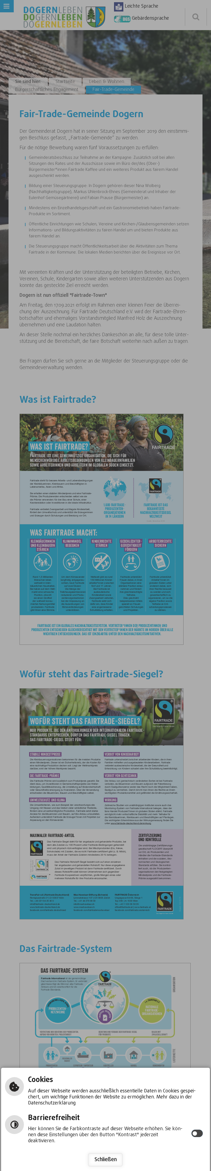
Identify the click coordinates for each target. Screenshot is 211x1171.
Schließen (106, 1160)
